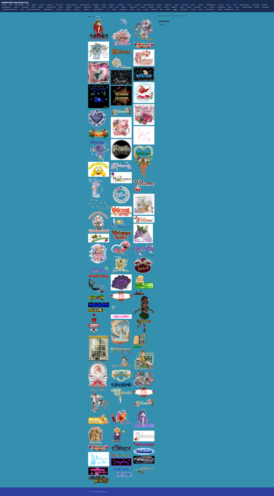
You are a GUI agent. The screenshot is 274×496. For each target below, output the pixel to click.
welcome (98, 16)
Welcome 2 (162, 24)
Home (89, 16)
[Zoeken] (237, 9)
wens (93, 16)
